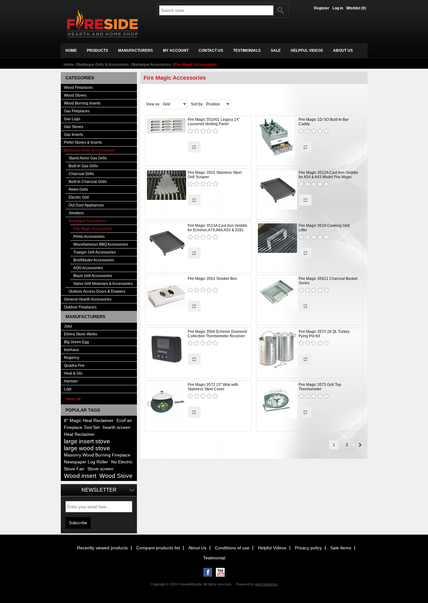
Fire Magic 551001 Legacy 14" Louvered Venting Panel (214, 121)
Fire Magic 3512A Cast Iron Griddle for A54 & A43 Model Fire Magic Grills (328, 177)
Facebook (207, 572)
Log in (337, 8)
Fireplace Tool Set (82, 427)
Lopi (67, 389)
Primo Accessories (89, 236)
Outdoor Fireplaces (80, 307)
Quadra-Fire (74, 365)
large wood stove (87, 448)
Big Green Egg (76, 342)
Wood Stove (116, 475)
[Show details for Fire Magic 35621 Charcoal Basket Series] (277, 292)
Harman (71, 381)
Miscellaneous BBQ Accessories (100, 244)
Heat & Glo (73, 373)
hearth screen (116, 427)
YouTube (220, 572)
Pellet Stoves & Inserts (83, 142)
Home (69, 64)
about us (343, 50)
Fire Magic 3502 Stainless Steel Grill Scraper (215, 174)
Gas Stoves (73, 127)
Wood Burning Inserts (82, 103)
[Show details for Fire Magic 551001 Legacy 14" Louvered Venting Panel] (166, 126)
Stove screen (100, 469)
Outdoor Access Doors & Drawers (97, 291)
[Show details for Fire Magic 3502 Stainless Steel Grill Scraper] (166, 185)
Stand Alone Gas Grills (88, 158)
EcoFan (124, 420)
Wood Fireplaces (78, 87)
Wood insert (80, 475)
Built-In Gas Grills (83, 166)
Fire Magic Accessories (92, 229)
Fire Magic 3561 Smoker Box (212, 278)
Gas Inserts (73, 134)
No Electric (122, 462)
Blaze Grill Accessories (92, 276)
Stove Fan (74, 469)
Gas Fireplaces (77, 111)
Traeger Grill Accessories (94, 252)
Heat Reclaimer (79, 434)
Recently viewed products (102, 547)
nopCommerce (266, 584)
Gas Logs (72, 119)
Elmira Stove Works (80, 334)
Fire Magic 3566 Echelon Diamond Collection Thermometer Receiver (217, 333)
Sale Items (340, 547)
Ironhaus (71, 350)
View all (73, 398)
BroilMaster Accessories (93, 260)
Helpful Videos (272, 547)
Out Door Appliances (86, 205)
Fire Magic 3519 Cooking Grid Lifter (324, 227)
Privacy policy (308, 547)
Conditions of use (232, 547)
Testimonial (214, 557)
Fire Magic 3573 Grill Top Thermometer (320, 386)
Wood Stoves (75, 95)
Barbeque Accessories (152, 64)
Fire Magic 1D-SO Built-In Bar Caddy (324, 121)
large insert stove (87, 441)
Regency (71, 357)
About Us (197, 547)
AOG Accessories (88, 268)
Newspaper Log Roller (86, 462)
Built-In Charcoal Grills (88, 181)
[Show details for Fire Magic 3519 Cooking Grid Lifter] (277, 238)
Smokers (76, 213)
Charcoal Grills (81, 174)
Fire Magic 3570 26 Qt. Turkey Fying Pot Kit (324, 333)
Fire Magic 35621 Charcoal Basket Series (328, 280)
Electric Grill (79, 197)
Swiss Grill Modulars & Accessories (103, 283)
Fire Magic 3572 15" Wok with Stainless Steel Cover (213, 386)
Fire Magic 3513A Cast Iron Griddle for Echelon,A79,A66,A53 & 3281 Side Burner (217, 230)
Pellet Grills (78, 189)
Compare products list (158, 547)
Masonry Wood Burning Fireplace (97, 455)
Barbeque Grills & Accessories (103, 64)
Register (321, 8)
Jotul (68, 326)
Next (360, 445)
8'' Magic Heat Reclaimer (88, 420)
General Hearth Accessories (88, 299)
